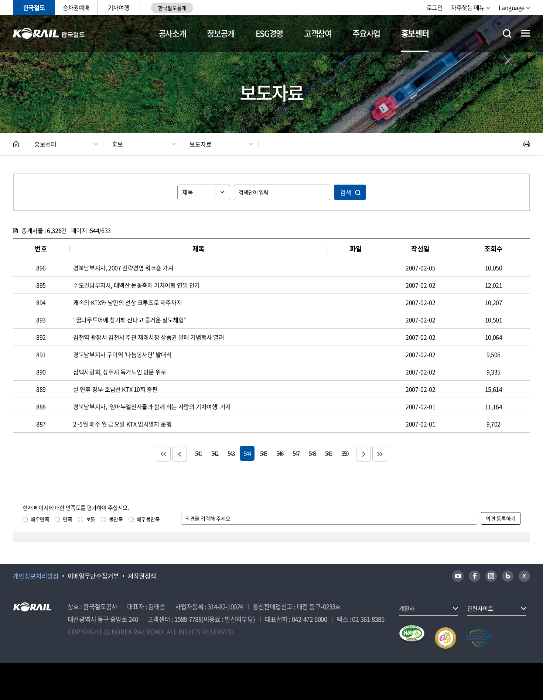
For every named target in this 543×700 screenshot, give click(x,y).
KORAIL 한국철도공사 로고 (49, 33)
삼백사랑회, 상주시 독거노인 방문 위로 (119, 371)
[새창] (458, 576)
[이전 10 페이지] (179, 453)
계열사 (406, 608)
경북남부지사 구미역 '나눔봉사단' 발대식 (122, 354)
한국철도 (34, 7)
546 (279, 453)
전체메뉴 (525, 33)
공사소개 (172, 33)
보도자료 (200, 144)
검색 (345, 192)
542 (214, 453)
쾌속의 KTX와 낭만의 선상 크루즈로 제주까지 (127, 302)
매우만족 (40, 519)
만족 (67, 519)
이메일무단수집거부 (93, 576)
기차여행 (118, 7)
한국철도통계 (172, 7)
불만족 (116, 519)
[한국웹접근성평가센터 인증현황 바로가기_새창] (412, 638)
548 (312, 453)
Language (512, 7)
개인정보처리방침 (36, 576)
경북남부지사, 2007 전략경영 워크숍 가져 (123, 267)
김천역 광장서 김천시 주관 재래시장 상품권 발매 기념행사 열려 (148, 337)
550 (344, 453)
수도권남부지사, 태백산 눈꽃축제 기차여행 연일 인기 (136, 285)
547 (296, 453)
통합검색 (507, 33)
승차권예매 (76, 7)
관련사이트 (480, 608)
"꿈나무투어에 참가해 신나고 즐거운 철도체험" (130, 319)
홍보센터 (415, 33)
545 (263, 453)
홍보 (117, 144)
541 (198, 453)
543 (231, 453)
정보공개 (221, 33)
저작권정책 (142, 576)
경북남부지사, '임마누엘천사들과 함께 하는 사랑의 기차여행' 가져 (152, 406)
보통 (90, 519)
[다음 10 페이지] (363, 453)
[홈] (16, 144)
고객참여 (318, 33)
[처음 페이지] (163, 453)
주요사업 (366, 33)
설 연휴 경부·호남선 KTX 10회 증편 (115, 389)
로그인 (435, 7)
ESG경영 (269, 33)
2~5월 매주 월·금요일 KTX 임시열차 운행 (122, 423)
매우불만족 (148, 519)
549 (328, 453)
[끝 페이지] (379, 453)
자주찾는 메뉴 (468, 7)
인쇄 (526, 144)
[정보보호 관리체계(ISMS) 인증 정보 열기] (479, 638)
